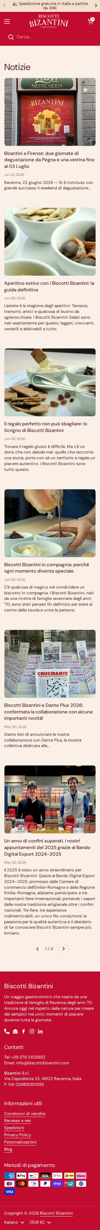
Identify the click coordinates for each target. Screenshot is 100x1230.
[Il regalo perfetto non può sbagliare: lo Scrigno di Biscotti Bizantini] (50, 382)
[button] (90, 21)
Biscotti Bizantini (56, 1213)
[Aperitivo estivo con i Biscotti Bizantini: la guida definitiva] (50, 242)
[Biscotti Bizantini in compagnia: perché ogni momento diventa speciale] (50, 523)
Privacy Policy (17, 1135)
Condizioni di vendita (24, 1113)
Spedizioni (14, 1127)
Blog (8, 1149)
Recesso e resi (17, 1120)
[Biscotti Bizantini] (48, 21)
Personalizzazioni (20, 1142)
